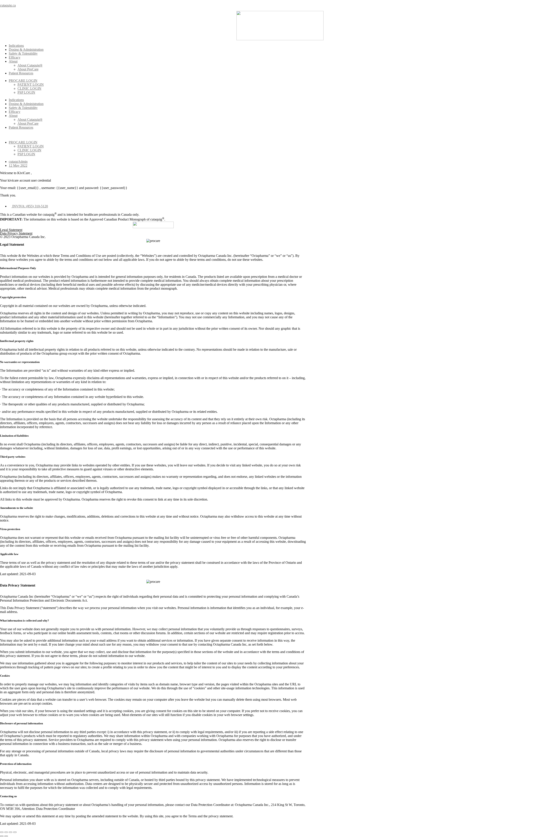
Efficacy (14, 57)
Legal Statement (11, 230)
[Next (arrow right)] (6, 836)
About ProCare (28, 69)
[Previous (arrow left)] (2, 836)
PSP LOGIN (26, 92)
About (13, 61)
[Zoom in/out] (15, 832)
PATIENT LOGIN (31, 84)
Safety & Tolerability (23, 53)
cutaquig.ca (8, 5)
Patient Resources (21, 73)
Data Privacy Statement (16, 233)
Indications (16, 45)
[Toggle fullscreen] (10, 832)
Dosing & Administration (26, 49)
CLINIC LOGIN (29, 88)
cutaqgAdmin (18, 161)
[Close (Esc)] (2, 832)
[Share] (6, 832)
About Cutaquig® (30, 65)
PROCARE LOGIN (23, 80)
